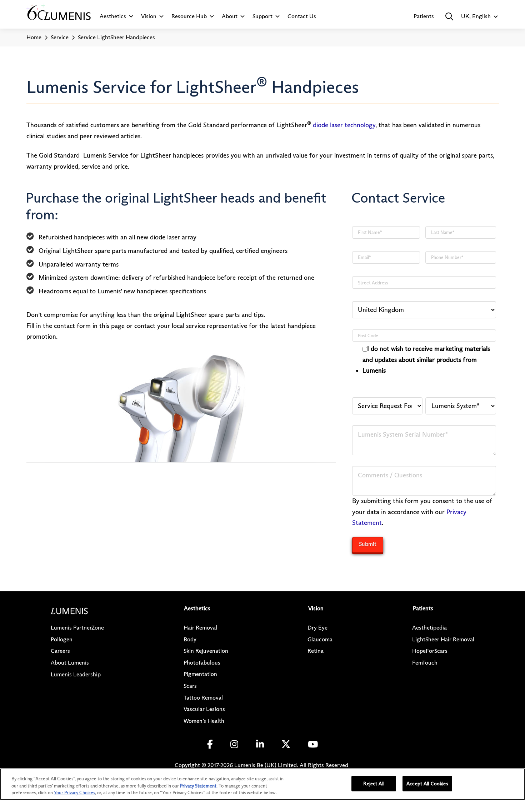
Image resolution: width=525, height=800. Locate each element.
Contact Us (302, 16)
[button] (449, 16)
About (230, 16)
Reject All (373, 783)
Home (33, 37)
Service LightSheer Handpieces (116, 37)
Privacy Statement (198, 786)
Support (262, 16)
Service (60, 37)
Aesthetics (113, 16)
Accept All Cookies (427, 783)
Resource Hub (189, 16)
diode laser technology (344, 125)
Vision (148, 16)
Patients (424, 16)
